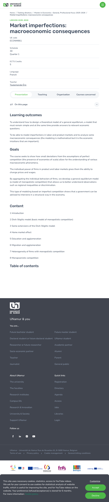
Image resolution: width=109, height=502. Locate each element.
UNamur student (62, 338)
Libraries (58, 413)
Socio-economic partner (21, 351)
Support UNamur (18, 420)
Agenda (58, 394)
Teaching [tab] (42, 94)
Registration (60, 381)
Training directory (24, 13)
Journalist (14, 364)
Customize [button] (95, 481)
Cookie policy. (31, 494)
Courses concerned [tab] (85, 94)
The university (17, 381)
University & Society (20, 413)
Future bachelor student (22, 332)
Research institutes (19, 394)
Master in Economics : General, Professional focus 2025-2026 (59, 13)
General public (61, 364)
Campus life (16, 401)
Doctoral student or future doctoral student (31, 338)
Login (57, 420)
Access (58, 401)
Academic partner (63, 344)
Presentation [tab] (21, 94)
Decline (95, 495)
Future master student (65, 332)
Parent (57, 357)
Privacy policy (33, 453)
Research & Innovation (21, 407)
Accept (95, 487)
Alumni (58, 351)
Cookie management (53, 453)
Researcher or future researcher (25, 344)
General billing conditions (79, 453)
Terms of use (15, 453)
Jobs (56, 407)
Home (12, 13)
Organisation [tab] (63, 94)
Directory (59, 388)
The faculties (16, 388)
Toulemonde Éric (18, 85)
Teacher (14, 357)
